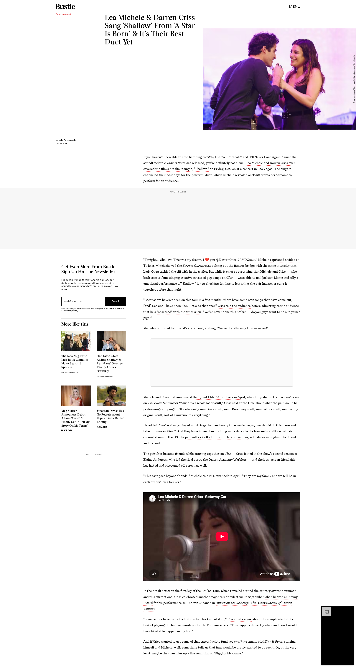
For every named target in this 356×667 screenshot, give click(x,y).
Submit (116, 301)
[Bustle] (65, 6)
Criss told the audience (234, 306)
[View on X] (222, 362)
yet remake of (255, 641)
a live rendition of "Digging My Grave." (215, 653)
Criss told (240, 619)
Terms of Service (116, 308)
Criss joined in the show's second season (265, 453)
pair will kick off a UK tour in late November (216, 437)
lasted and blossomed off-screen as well (177, 465)
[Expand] (325, 609)
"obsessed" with (179, 312)
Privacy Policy (71, 310)
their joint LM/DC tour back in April (219, 397)
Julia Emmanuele (67, 140)
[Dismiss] (350, 609)
